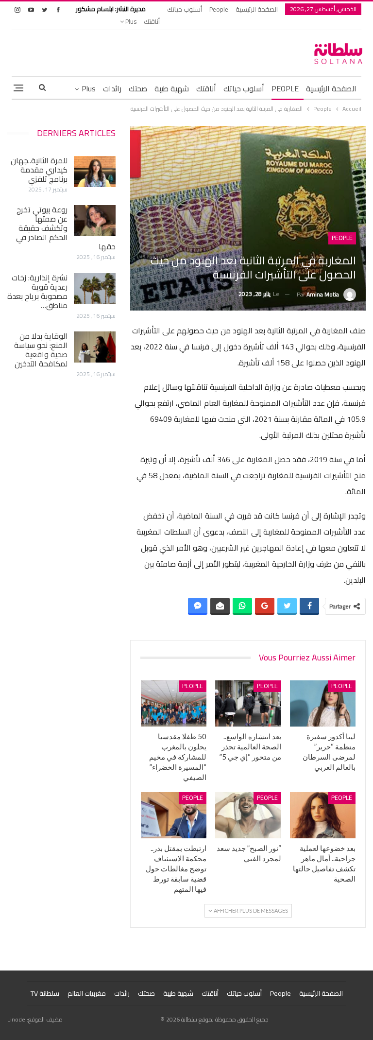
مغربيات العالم (87, 993)
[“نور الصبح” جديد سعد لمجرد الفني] (248, 815)
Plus (130, 21)
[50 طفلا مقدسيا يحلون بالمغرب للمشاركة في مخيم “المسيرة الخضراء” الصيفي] (174, 703)
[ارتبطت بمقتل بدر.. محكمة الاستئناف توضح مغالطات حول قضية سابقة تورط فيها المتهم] (174, 815)
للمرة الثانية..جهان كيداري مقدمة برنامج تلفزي (39, 169)
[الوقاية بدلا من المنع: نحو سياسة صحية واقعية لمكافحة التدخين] (95, 347)
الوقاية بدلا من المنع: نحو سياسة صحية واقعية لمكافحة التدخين (41, 350)
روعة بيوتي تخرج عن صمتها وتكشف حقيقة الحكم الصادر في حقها (66, 228)
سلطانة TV (45, 993)
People (218, 9)
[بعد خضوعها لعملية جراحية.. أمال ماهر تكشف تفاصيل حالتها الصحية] (323, 815)
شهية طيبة (171, 88)
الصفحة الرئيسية (257, 9)
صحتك (138, 88)
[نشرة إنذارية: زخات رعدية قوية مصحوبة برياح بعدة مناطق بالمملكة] (95, 288)
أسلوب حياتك (184, 9)
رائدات (112, 88)
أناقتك (152, 21)
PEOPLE (285, 88)
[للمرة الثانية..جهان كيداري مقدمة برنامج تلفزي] (95, 171)
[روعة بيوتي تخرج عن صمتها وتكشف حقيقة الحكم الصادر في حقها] (95, 220)
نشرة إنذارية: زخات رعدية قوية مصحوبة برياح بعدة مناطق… (37, 291)
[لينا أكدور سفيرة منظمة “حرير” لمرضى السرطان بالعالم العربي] (323, 703)
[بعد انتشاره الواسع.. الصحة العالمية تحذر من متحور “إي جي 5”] (248, 703)
